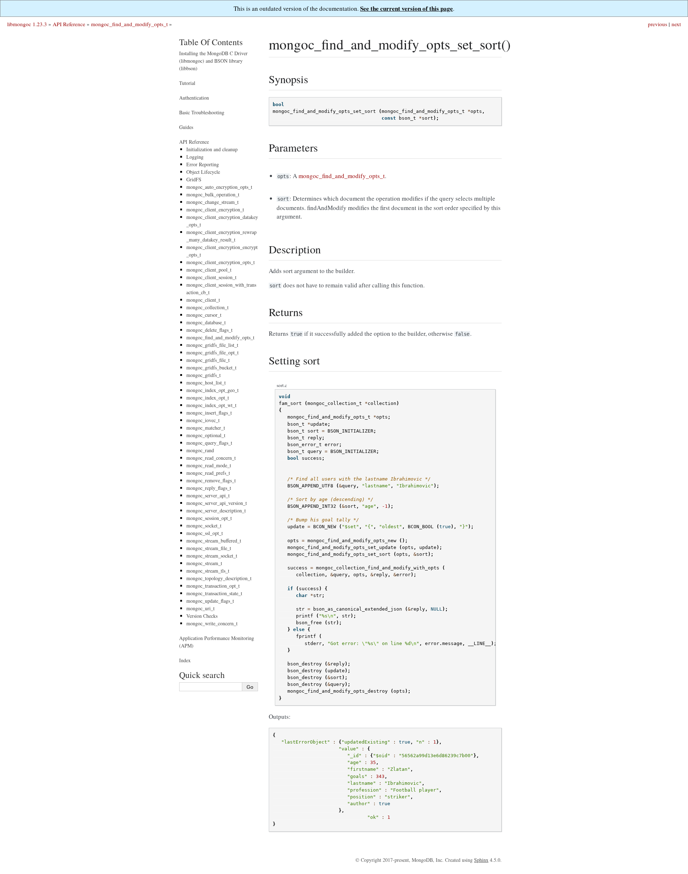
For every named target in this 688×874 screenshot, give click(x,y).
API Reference (69, 24)
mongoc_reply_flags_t (208, 487)
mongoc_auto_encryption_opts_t (219, 186)
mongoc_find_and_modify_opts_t (129, 24)
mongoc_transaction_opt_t (213, 585)
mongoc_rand (200, 450)
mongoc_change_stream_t (212, 202)
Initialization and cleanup (212, 149)
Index (185, 660)
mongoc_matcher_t (205, 427)
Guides (186, 127)
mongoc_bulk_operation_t (212, 194)
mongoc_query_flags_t (209, 442)
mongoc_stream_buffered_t (213, 540)
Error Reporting (202, 164)
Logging (195, 156)
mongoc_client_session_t (211, 277)
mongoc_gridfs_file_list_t (212, 345)
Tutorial (187, 83)
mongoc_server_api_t (208, 495)
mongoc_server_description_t (216, 510)
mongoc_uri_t (200, 608)
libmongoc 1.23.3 (27, 24)
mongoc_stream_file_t (208, 548)
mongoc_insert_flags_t (209, 412)
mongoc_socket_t (203, 525)
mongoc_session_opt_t (209, 518)
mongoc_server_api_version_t (216, 503)
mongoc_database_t (206, 322)
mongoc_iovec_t (203, 420)
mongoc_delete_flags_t (209, 329)
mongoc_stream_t (204, 563)
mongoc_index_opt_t (207, 397)
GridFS (193, 179)
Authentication (194, 97)
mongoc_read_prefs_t (208, 472)
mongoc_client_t (203, 299)
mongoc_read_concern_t (211, 457)
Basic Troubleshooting (201, 112)
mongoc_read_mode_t (208, 465)
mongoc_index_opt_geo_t (212, 390)
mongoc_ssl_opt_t (204, 533)
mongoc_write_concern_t (212, 623)
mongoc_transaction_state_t (214, 593)
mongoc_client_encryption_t (215, 209)
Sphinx (481, 859)
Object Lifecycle (203, 171)
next (676, 24)
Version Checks (202, 615)
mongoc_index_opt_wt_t (211, 405)
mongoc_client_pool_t (208, 269)
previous (657, 24)
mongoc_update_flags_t (210, 600)
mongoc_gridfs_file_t (208, 360)
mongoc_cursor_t (203, 314)
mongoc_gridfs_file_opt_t (212, 352)
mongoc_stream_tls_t (207, 570)
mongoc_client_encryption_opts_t (220, 262)
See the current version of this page (406, 8)
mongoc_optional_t (205, 435)
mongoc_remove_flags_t (211, 480)
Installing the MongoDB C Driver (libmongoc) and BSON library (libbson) (213, 61)
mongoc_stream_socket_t (211, 555)
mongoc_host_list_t (206, 382)
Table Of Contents (211, 42)
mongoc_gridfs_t (203, 375)
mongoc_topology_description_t (219, 578)
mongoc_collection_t (207, 307)
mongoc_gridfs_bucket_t (211, 367)
